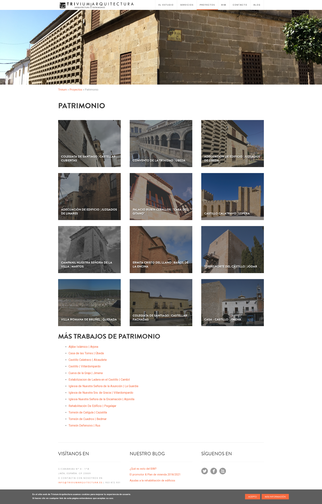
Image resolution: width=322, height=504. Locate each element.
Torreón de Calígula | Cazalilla (88, 412)
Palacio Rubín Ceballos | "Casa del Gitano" (160, 212)
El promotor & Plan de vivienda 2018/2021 (155, 474)
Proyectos (207, 5)
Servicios (186, 5)
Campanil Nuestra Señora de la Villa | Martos (86, 265)
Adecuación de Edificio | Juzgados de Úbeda (232, 159)
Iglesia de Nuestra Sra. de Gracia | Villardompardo (101, 392)
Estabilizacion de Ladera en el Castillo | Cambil (99, 379)
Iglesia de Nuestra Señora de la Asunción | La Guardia (103, 386)
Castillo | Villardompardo (85, 366)
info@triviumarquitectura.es (80, 482)
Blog (257, 5)
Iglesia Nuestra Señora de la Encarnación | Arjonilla (101, 399)
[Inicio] (100, 5)
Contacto (240, 5)
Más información (275, 496)
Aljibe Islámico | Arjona (83, 347)
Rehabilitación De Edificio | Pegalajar (92, 406)
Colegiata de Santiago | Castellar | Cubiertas (89, 159)
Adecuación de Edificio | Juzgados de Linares (89, 212)
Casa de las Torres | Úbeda (86, 353)
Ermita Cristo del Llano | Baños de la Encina (160, 265)
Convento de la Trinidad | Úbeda (159, 161)
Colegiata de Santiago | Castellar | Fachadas (161, 318)
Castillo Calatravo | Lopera (227, 214)
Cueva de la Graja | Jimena (86, 373)
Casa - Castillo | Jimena (222, 320)
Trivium (62, 89)
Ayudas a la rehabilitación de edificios (152, 480)
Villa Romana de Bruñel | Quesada (89, 320)
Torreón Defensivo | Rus (84, 425)
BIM (223, 5)
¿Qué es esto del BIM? (143, 468)
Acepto (252, 496)
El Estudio (166, 5)
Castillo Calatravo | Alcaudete (88, 360)
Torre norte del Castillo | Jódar (230, 267)
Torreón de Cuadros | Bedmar (88, 419)
